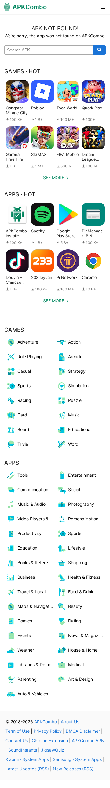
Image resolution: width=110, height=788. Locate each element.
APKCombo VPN (88, 740)
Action (74, 341)
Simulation (78, 385)
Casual (24, 371)
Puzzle (75, 400)
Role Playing (29, 356)
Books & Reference (36, 562)
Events (24, 635)
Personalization (83, 518)
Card (22, 414)
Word (73, 444)
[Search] (100, 50)
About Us (70, 721)
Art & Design (80, 679)
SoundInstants (22, 749)
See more (53, 177)
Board (23, 429)
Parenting (27, 679)
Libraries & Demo (34, 664)
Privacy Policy (48, 731)
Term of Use (18, 731)
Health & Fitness (84, 577)
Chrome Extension (50, 740)
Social (74, 489)
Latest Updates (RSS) (27, 768)
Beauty (75, 606)
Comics (24, 620)
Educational (79, 429)
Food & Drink (81, 591)
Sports (24, 385)
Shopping (77, 562)
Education (27, 547)
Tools (22, 475)
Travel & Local (31, 591)
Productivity (29, 533)
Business (26, 577)
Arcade (75, 356)
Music (74, 414)
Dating (74, 620)
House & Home (82, 650)
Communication (32, 489)
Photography (81, 504)
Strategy (77, 371)
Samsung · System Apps (77, 759)
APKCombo (45, 721)
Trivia (22, 444)
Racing (24, 400)
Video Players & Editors (36, 518)
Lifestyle (76, 547)
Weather (25, 650)
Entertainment (82, 475)
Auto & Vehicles (32, 693)
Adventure (27, 341)
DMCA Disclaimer (83, 731)
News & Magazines (87, 635)
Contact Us (17, 740)
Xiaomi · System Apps (27, 759)
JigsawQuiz (52, 749)
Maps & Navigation (36, 606)
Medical (76, 664)
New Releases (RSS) (73, 768)
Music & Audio (31, 504)
